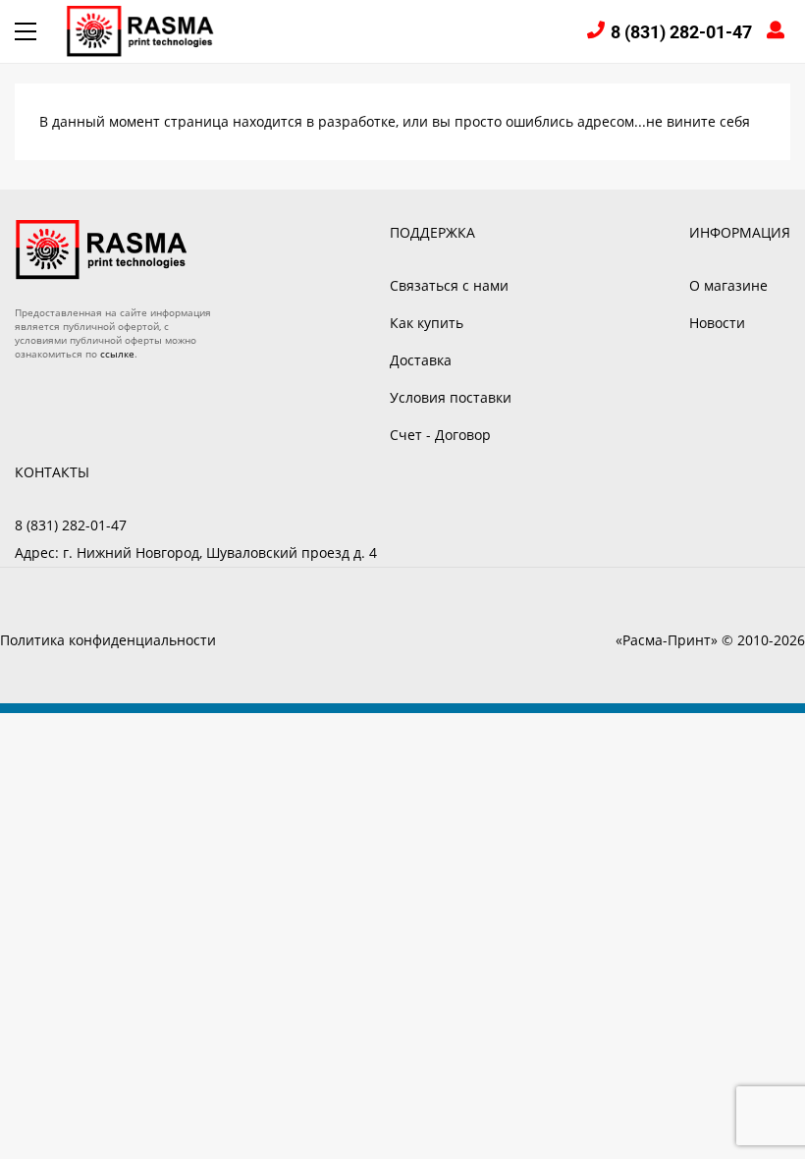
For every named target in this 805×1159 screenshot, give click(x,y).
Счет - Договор (440, 434)
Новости (717, 322)
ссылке (117, 353)
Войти (778, 32)
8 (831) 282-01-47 (681, 32)
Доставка (421, 360)
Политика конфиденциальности (108, 640)
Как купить (426, 322)
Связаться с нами (449, 285)
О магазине (728, 285)
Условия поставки (450, 397)
